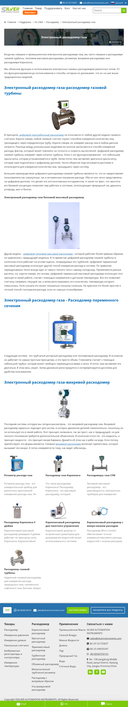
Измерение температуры (11, 664)
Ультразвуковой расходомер (41, 688)
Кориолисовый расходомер (40, 631)
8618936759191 (24, 610)
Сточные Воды (67, 666)
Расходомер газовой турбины (17, 571)
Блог (67, 8)
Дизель (63, 645)
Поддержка (25, 22)
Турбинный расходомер (38, 657)
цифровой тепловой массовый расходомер (48, 253)
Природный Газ (68, 655)
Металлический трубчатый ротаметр (43, 671)
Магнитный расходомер (38, 640)
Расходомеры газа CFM (101, 475)
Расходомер (52, 22)
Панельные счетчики (16, 645)
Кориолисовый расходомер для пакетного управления (63, 524)
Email (23, 703)
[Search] (123, 10)
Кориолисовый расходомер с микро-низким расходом (105, 524)
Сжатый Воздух (68, 635)
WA (66, 703)
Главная (28, 8)
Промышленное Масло (72, 629)
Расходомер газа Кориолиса (63, 475)
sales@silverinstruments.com (95, 2)
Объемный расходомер (45, 664)
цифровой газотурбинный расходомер (41, 134)
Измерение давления (16, 635)
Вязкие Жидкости (69, 640)
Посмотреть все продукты (108, 610)
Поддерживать (53, 8)
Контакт (30, 12)
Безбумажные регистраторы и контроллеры (13, 654)
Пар (61, 650)
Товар (38, 8)
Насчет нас (79, 8)
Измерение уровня (15, 640)
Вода (62, 661)
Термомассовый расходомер (41, 648)
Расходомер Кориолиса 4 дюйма (19, 524)
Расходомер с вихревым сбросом (43, 679)
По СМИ (38, 22)
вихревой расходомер (68, 443)
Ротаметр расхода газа (18, 475)
